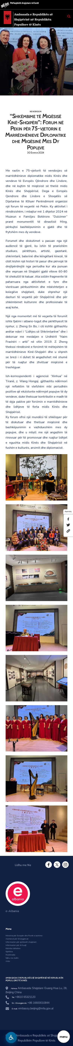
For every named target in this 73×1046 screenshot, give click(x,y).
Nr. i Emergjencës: (30, 1003)
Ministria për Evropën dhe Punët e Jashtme (24, 935)
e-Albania (12, 911)
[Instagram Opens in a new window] (65, 865)
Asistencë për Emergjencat (17, 939)
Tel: (23, 997)
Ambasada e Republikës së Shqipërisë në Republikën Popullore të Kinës (33, 19)
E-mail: (32, 1008)
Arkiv (8, 961)
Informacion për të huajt (16, 945)
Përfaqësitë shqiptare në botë (24, 3)
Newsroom (35, 111)
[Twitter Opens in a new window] (57, 865)
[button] (68, 530)
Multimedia (10, 955)
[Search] (69, 16)
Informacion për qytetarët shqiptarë (21, 942)
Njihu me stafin (12, 958)
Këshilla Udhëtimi (13, 948)
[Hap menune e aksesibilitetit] (11, 1037)
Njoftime (9, 951)
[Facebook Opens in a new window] (48, 865)
